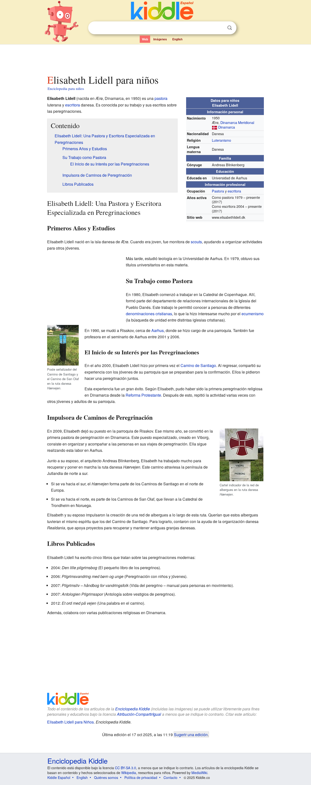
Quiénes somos (106, 777)
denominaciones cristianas (149, 313)
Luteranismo (221, 140)
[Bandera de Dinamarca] (214, 127)
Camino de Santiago (198, 365)
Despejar (220, 28)
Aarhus (157, 330)
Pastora (218, 190)
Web (145, 39)
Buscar (229, 27)
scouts (196, 241)
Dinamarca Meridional (237, 122)
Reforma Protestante (143, 395)
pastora (161, 98)
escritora (234, 190)
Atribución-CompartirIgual (139, 714)
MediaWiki (199, 772)
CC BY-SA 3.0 (125, 767)
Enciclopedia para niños (66, 88)
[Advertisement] (155, 58)
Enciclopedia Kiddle (132, 709)
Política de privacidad (140, 777)
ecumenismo (253, 313)
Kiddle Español (58, 777)
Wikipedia (128, 772)
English (177, 39)
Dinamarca (226, 127)
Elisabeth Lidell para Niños (70, 722)
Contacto (170, 777)
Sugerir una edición (191, 734)
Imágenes (160, 39)
